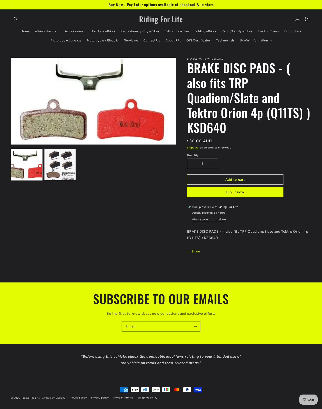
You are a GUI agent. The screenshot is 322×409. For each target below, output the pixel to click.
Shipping (193, 147)
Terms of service (123, 397)
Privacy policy (100, 397)
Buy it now (235, 192)
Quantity (193, 155)
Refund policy (78, 397)
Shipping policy (147, 397)
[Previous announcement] (12, 4)
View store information (209, 219)
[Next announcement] (309, 4)
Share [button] (195, 251)
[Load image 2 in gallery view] (60, 164)
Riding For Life (31, 397)
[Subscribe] (195, 326)
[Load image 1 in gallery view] (26, 164)
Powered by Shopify (53, 397)
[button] (16, 19)
